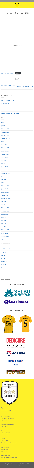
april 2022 (4, 179)
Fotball (3, 255)
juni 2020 (3, 223)
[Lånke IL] (17, 5)
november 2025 (5, 132)
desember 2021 (5, 192)
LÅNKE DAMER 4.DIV (7, 100)
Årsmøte (3, 106)
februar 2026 (5, 129)
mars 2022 (4, 182)
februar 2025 (5, 135)
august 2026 (4, 122)
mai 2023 (4, 160)
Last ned (18, 73)
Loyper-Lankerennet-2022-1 (7, 73)
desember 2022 (5, 170)
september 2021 (6, 198)
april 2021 (4, 201)
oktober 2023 (5, 157)
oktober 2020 (5, 214)
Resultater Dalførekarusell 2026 (10, 113)
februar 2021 (5, 208)
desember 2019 (5, 236)
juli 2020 (3, 220)
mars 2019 (4, 239)
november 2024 (5, 138)
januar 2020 (4, 233)
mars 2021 (4, 204)
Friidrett (3, 258)
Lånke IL (3, 264)
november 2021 (5, 195)
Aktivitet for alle (6, 249)
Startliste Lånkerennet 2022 (25, 86)
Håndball (4, 261)
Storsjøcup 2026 (6, 103)
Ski (17, 11)
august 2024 (4, 141)
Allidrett (3, 252)
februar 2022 (5, 185)
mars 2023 (4, 163)
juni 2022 (3, 176)
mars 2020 (4, 227)
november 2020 (5, 211)
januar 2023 (4, 166)
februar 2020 (5, 230)
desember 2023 (5, 151)
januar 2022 (4, 189)
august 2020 (4, 217)
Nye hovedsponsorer (7, 110)
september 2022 (6, 173)
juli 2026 (3, 126)
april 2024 (4, 144)
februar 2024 (5, 148)
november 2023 (5, 154)
